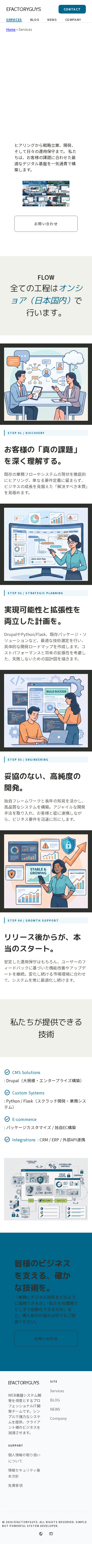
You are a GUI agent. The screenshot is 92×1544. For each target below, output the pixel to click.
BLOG (34, 19)
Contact (72, 9)
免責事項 (15, 1485)
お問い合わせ (46, 223)
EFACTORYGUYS (23, 9)
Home (11, 29)
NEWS (52, 19)
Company (73, 19)
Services (14, 19)
